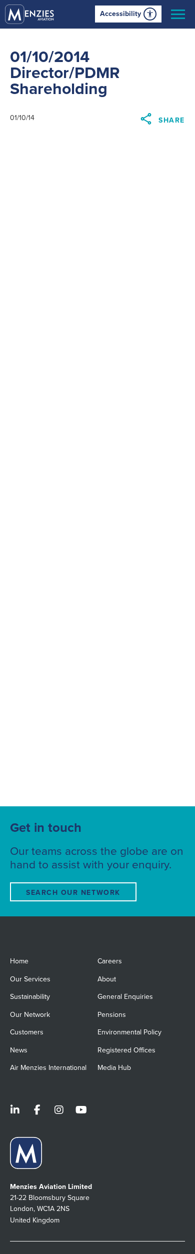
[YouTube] (81, 1111)
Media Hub (114, 1067)
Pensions (112, 1014)
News (19, 1050)
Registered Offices (127, 1050)
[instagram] (59, 1111)
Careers (110, 961)
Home (19, 961)
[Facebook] (37, 1111)
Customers (27, 1032)
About (107, 979)
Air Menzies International (48, 1067)
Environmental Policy (130, 1032)
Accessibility (120, 14)
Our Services (30, 979)
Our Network (30, 1014)
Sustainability (30, 996)
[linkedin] (15, 1111)
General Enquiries (125, 996)
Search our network (73, 892)
